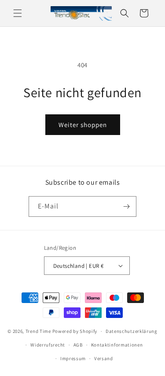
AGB (78, 345)
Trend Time (38, 331)
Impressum (73, 358)
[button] (17, 13)
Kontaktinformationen (117, 345)
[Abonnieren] (126, 206)
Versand (103, 358)
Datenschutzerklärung (132, 331)
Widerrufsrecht (47, 345)
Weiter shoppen (83, 124)
